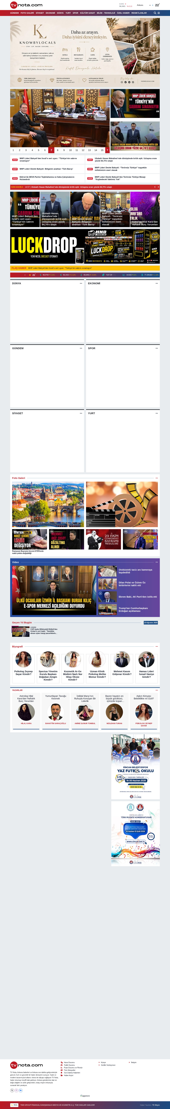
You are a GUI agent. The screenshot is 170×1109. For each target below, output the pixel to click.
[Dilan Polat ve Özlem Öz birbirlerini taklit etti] (107, 584)
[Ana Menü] (158, 13)
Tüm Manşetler (69, 1070)
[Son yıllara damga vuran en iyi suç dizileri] (122, 504)
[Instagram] (16, 1090)
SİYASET (40, 13)
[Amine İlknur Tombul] (85, 712)
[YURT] (157, 413)
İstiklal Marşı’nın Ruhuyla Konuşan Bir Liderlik (85, 698)
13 (89, 150)
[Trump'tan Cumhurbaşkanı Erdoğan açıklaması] (107, 609)
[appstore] (85, 1096)
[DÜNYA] (81, 283)
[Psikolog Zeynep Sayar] (144, 712)
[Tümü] (157, 647)
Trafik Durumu (69, 1065)
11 (77, 150)
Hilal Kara (26, 723)
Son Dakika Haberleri (72, 1073)
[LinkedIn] (21, 1090)
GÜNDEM (14, 13)
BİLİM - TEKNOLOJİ (106, 13)
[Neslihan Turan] (114, 712)
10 (70, 150)
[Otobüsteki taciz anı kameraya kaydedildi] (107, 571)
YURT (68, 13)
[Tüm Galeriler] (157, 478)
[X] (12, 1090)
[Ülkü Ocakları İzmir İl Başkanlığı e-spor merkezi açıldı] (54, 590)
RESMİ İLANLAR (139, 13)
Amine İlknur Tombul (85, 723)
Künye (103, 1062)
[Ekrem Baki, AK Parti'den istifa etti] (107, 597)
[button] (155, 187)
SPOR (75, 13)
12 (83, 150)
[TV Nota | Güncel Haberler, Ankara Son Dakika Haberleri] (26, 5)
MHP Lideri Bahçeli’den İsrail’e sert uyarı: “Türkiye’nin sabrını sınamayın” (60, 268)
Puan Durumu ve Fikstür (73, 1068)
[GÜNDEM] (81, 348)
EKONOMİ (50, 13)
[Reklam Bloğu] (85, 52)
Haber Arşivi (68, 1075)
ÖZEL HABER (123, 13)
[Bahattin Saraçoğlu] (55, 712)
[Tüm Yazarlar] (157, 690)
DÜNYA (60, 13)
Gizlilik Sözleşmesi (108, 1065)
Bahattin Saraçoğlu (55, 723)
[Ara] (155, 13)
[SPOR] (157, 348)
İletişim (133, 1062)
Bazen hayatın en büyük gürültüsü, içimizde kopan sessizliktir (114, 698)
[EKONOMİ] (157, 283)
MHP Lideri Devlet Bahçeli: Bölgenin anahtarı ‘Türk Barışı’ (46, 169)
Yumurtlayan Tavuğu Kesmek (55, 697)
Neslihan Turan (114, 723)
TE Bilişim (156, 1105)
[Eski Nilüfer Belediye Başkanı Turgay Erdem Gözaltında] (140, 539)
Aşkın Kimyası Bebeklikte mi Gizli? (144, 697)
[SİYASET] (81, 413)
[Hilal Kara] (26, 712)
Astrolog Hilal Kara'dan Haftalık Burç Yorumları (26, 698)
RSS (15, 1105)
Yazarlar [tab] (17, 690)
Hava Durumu (69, 1062)
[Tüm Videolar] (157, 562)
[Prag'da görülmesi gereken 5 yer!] (48, 504)
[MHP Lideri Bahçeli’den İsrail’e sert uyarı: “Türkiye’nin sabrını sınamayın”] (135, 103)
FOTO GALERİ (27, 13)
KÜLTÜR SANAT (87, 13)
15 (102, 150)
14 (95, 150)
